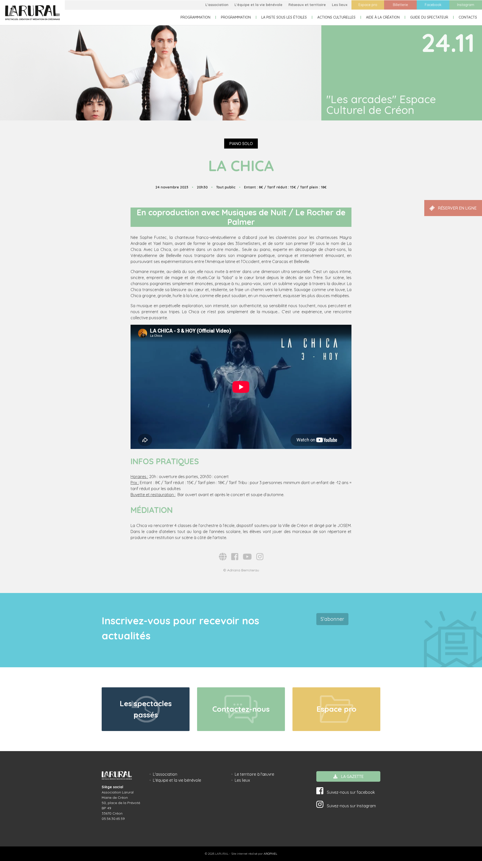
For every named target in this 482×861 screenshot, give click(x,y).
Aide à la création (383, 17)
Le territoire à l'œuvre (254, 774)
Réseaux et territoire (307, 5)
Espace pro (367, 5)
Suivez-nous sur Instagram (351, 805)
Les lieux (339, 5)
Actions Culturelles (336, 17)
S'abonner (332, 619)
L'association (216, 5)
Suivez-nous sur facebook (350, 792)
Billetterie (400, 5)
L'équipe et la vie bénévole (258, 5)
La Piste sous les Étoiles (284, 17)
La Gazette (352, 776)
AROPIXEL (270, 853)
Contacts (468, 17)
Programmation (195, 17)
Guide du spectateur (429, 17)
